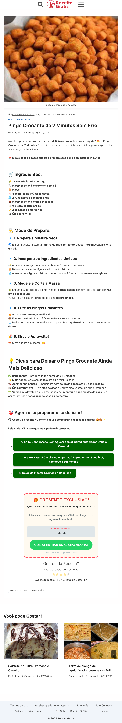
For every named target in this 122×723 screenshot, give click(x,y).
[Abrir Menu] (81, 4)
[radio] (53, 575)
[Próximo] (113, 654)
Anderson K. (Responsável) (25, 132)
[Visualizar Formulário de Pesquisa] (40, 4)
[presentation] (31, 641)
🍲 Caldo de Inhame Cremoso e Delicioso (44, 473)
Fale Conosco (104, 705)
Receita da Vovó (18, 590)
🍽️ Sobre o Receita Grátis (71, 711)
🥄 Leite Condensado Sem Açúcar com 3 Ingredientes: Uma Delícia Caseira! (63, 444)
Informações (82, 705)
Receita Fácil (37, 590)
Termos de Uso (19, 705)
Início (104, 711)
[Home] (9, 114)
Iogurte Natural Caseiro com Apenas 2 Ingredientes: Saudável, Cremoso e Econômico (64, 459)
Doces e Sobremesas (19, 120)
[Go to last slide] (8, 654)
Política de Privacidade (28, 711)
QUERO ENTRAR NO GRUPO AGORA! (61, 544)
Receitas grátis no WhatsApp (51, 705)
